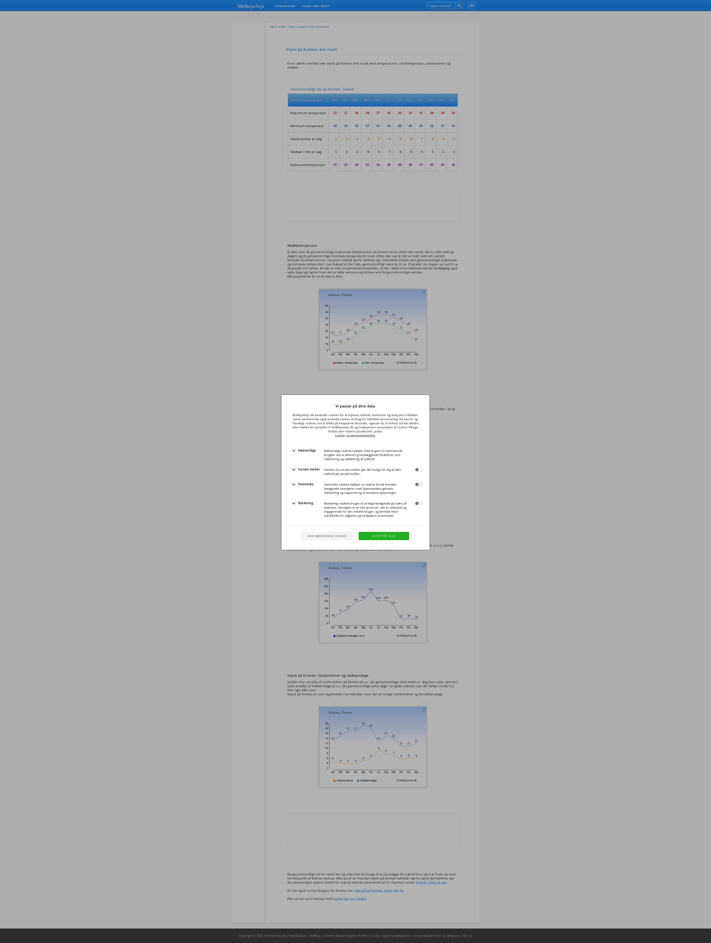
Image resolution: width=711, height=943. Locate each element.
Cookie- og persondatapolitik (355, 435)
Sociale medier (309, 469)
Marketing (305, 503)
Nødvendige (307, 450)
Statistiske (306, 484)
